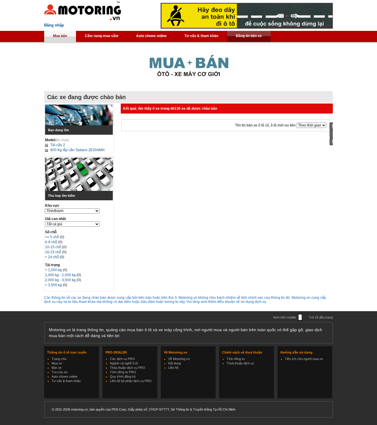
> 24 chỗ (52, 257)
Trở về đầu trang (321, 317)
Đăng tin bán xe (249, 36)
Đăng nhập (54, 25)
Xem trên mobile (284, 317)
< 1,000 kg (54, 270)
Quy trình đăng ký (123, 376)
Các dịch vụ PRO (122, 359)
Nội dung (174, 363)
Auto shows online (151, 36)
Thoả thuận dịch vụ (240, 363)
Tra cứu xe (59, 372)
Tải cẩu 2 (57, 145)
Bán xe (57, 367)
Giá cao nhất (55, 219)
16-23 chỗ (53, 252)
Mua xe (57, 363)
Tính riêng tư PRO (123, 372)
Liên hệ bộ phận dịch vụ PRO (131, 381)
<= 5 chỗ (52, 237)
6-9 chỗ (51, 242)
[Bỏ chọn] (62, 140)
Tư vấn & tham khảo (201, 36)
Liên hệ (173, 367)
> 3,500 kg (54, 285)
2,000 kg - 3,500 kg (61, 280)
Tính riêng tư (235, 359)
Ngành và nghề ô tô (124, 363)
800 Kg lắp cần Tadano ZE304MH (77, 150)
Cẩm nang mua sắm (101, 36)
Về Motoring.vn (179, 359)
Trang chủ (59, 359)
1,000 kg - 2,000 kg (61, 275)
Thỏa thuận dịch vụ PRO (127, 367)
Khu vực (52, 206)
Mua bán (60, 36)
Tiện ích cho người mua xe (304, 359)
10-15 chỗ (53, 247)
